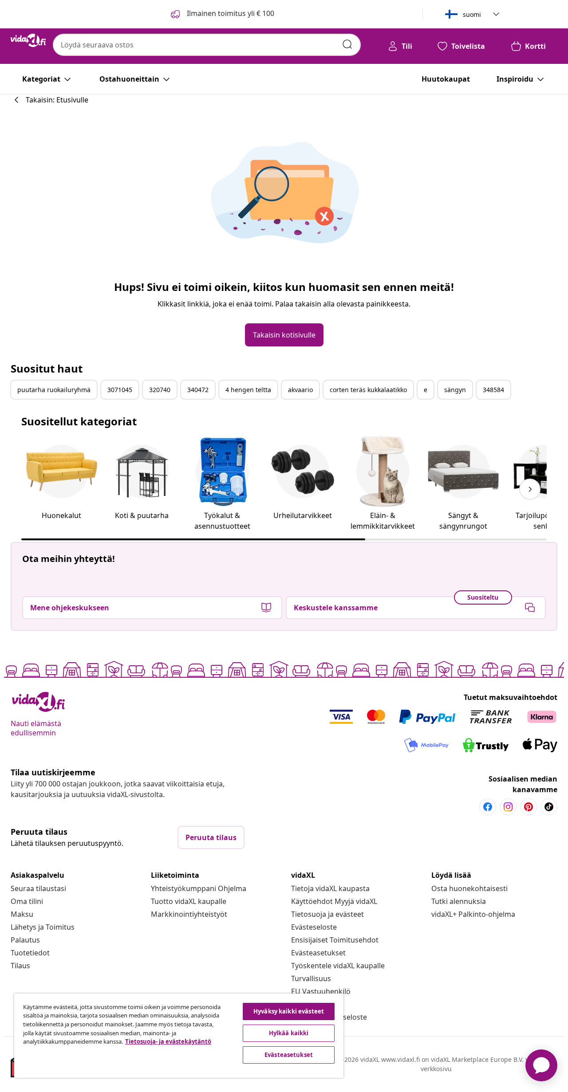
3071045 (119, 389)
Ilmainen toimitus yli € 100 (229, 13)
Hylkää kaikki (289, 1033)
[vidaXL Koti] (28, 40)
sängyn (455, 389)
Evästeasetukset (318, 953)
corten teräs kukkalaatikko (368, 389)
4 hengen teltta (248, 389)
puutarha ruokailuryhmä (54, 389)
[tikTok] (548, 806)
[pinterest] (528, 806)
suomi (472, 14)
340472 (198, 389)
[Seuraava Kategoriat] (529, 489)
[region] (178, 1036)
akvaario (300, 389)
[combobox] (207, 45)
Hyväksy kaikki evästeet (288, 1011)
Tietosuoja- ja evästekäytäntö (168, 1041)
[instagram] (508, 806)
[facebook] (487, 806)
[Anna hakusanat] (347, 44)
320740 (159, 389)
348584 (493, 389)
